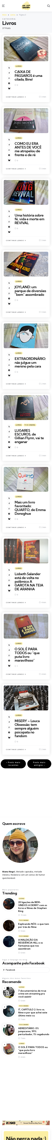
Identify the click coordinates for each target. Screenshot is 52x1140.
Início (4, 15)
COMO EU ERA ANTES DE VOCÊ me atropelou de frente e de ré (28, 149)
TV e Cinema (29, 425)
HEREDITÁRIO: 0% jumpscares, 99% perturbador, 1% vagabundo (33, 1031)
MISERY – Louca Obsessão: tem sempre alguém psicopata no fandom (27, 728)
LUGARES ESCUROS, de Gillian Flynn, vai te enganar (29, 436)
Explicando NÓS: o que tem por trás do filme (33, 925)
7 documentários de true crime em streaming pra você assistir (32, 993)
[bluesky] (9, 88)
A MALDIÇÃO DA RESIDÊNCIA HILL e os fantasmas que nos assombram (30, 944)
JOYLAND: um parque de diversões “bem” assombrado (30, 291)
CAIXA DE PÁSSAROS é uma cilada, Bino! (28, 75)
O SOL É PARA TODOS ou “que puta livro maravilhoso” (27, 654)
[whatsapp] (9, 78)
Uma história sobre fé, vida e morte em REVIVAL (29, 219)
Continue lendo (15, 97)
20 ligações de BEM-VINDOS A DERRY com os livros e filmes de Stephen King (32, 906)
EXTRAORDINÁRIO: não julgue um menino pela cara (30, 362)
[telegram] (9, 83)
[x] (9, 68)
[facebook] (9, 73)
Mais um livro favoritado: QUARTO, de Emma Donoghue (30, 508)
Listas (21, 898)
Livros (12, 15)
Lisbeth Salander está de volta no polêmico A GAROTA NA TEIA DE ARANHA (29, 581)
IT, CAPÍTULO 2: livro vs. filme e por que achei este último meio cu (32, 1012)
